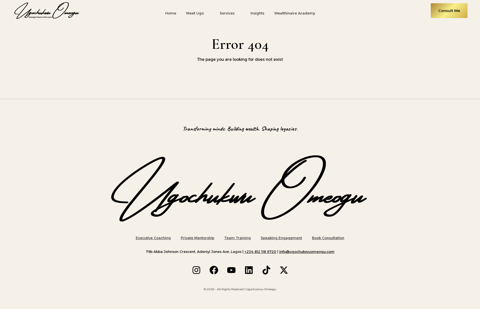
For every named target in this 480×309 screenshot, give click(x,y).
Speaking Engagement (281, 238)
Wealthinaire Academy (294, 13)
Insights (257, 13)
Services (227, 13)
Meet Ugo (195, 13)
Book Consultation (328, 238)
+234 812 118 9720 (260, 251)
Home (170, 13)
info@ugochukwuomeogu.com (306, 251)
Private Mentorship (197, 238)
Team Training (237, 238)
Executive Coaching (153, 238)
